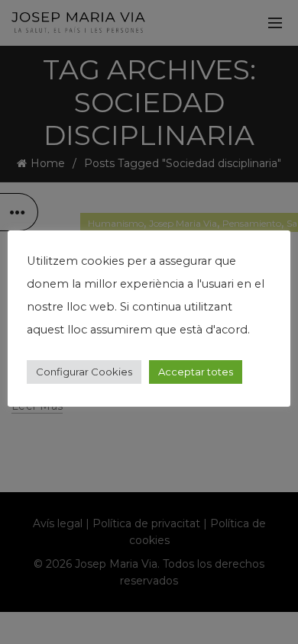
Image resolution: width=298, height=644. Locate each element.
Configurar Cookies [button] (84, 371)
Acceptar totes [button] (195, 371)
